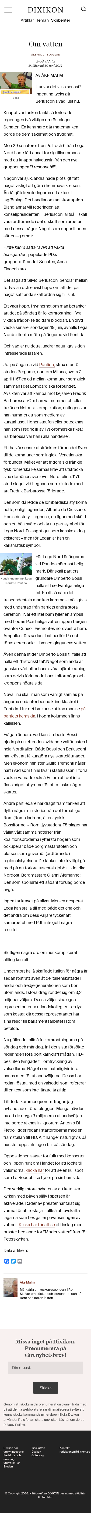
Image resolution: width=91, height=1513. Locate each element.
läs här (65, 1420)
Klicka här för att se (37, 1225)
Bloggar (53, 54)
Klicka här (35, 1170)
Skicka (46, 1388)
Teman (42, 20)
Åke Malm (38, 54)
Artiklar (27, 20)
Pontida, (47, 364)
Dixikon (45, 11)
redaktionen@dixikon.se (75, 1452)
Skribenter (60, 20)
